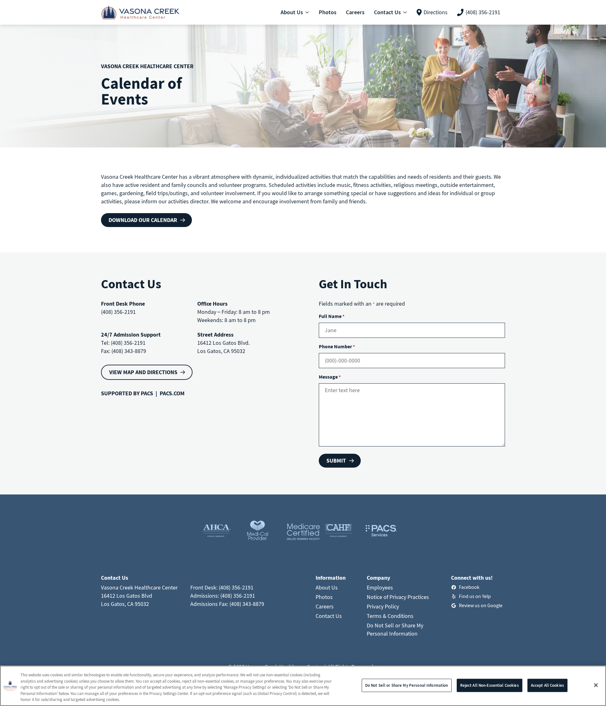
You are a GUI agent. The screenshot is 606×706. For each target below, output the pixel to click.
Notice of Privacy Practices (398, 597)
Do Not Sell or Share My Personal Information (406, 685)
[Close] (596, 685)
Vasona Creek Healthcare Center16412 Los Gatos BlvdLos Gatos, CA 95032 (139, 595)
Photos (324, 597)
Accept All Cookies (547, 685)
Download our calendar (143, 220)
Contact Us (329, 615)
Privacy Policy (383, 606)
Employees (380, 587)
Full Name (331, 316)
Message (330, 377)
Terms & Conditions (390, 615)
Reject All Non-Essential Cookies (489, 685)
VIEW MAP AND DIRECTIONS (143, 372)
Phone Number (337, 346)
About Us (327, 587)
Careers (325, 606)
